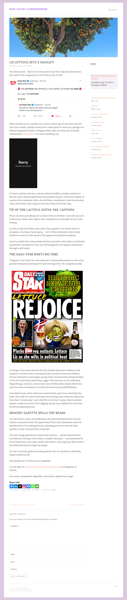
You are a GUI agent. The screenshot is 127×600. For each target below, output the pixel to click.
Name (13, 554)
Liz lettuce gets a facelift (100, 147)
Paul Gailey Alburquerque (28, 9)
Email (13, 562)
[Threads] (20, 486)
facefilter (25, 490)
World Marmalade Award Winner (103, 98)
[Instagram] (24, 486)
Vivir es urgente (77, 505)
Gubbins (94, 106)
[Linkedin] (16, 486)
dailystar (14, 490)
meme (53, 490)
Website (14, 569)
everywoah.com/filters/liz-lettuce (41, 467)
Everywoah (27, 134)
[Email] (37, 486)
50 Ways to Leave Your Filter (22, 505)
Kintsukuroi (95, 130)
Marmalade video (97, 122)
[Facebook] (28, 486)
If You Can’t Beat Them (99, 114)
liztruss (45, 490)
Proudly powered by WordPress (19, 588)
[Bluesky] (11, 486)
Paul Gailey (27, 66)
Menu (114, 10)
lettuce (35, 490)
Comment (15, 526)
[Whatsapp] (33, 486)
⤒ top (115, 586)
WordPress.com (25, 590)
